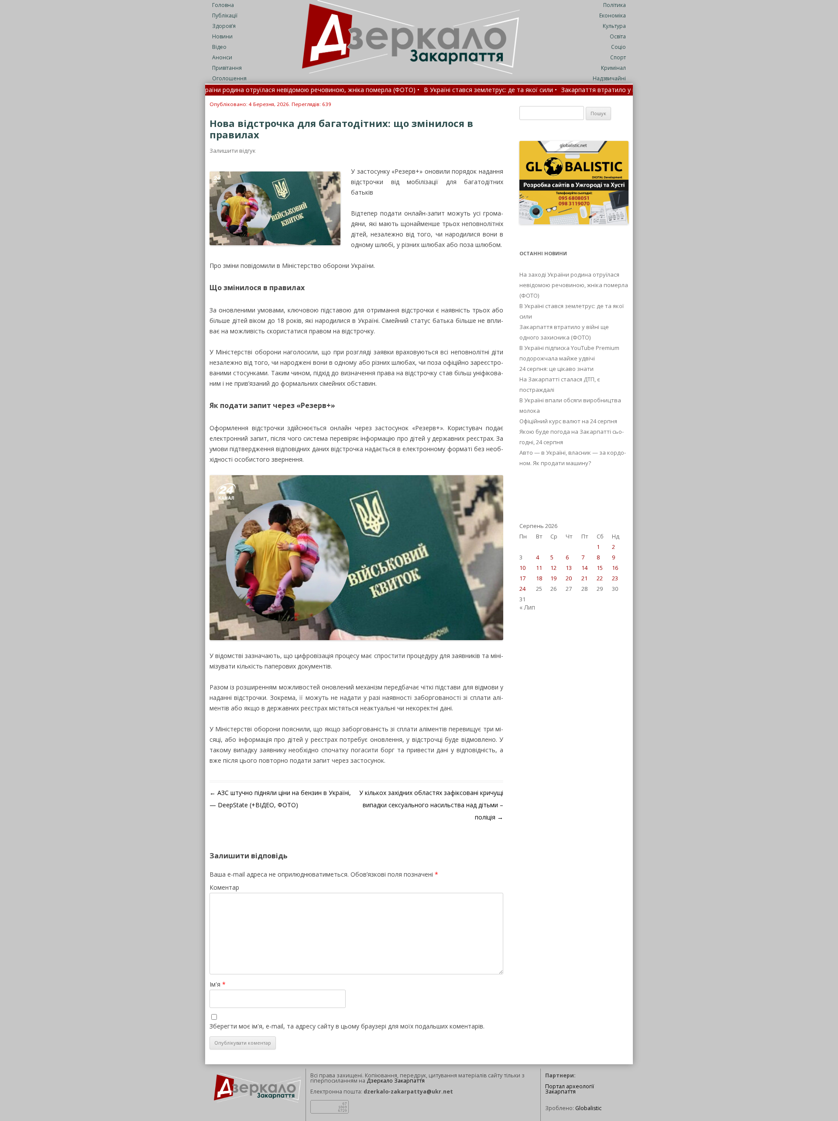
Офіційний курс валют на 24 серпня (568, 421)
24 (522, 589)
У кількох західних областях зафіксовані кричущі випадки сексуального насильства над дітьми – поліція (431, 804)
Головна (223, 5)
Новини (222, 36)
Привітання (227, 68)
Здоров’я (224, 26)
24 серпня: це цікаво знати (556, 369)
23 (615, 578)
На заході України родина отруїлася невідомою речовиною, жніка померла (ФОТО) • (243, 90)
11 (539, 568)
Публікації (224, 15)
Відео (219, 47)
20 (569, 578)
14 (584, 568)
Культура (614, 26)
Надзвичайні (609, 78)
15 (600, 568)
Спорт (618, 57)
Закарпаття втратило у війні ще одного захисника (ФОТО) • (599, 90)
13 (569, 568)
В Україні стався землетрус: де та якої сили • (439, 90)
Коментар (224, 887)
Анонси (222, 57)
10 (522, 568)
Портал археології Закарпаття (569, 1089)
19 (553, 578)
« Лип (527, 607)
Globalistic (588, 1108)
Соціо (618, 47)
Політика (614, 5)
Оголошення (229, 78)
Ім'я (218, 984)
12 (553, 568)
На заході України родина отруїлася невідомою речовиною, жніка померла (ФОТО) (573, 285)
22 (600, 578)
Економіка (612, 15)
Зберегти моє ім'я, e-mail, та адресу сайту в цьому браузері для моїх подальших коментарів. (347, 1026)
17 (522, 578)
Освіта (618, 36)
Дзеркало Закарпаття (396, 1080)
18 (539, 578)
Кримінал (613, 68)
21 (584, 578)
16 (615, 568)
